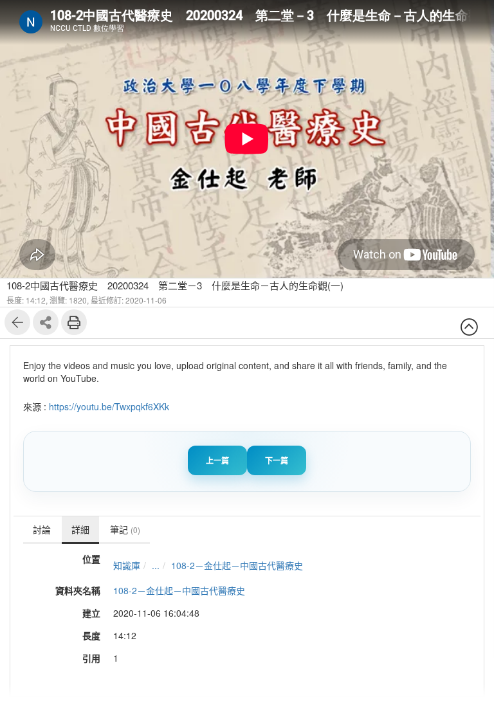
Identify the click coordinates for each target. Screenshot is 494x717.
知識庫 (126, 565)
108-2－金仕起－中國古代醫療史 (237, 565)
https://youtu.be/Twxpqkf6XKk (109, 406)
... (156, 565)
